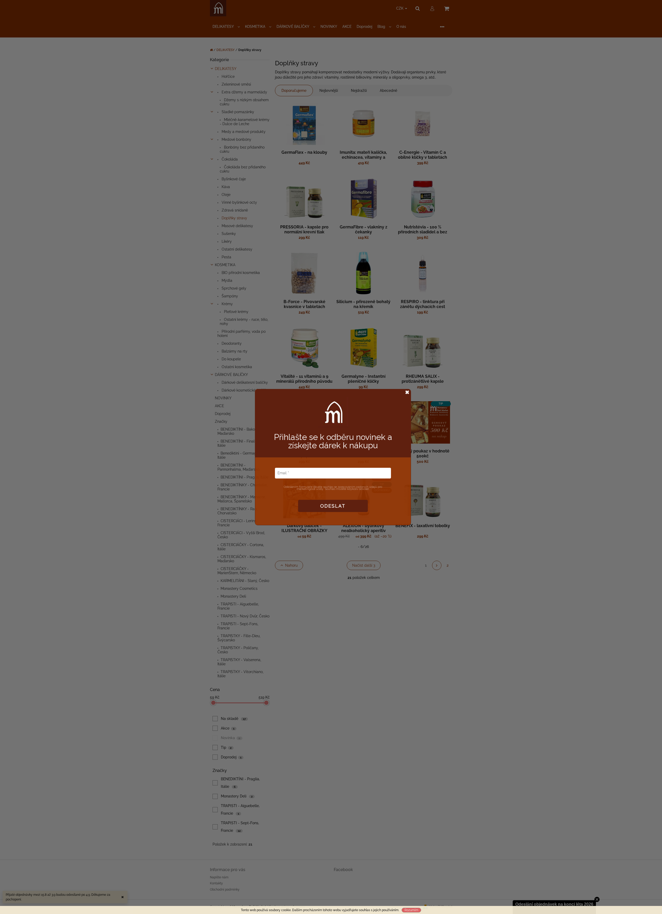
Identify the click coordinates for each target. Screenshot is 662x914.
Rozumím (411, 910)
